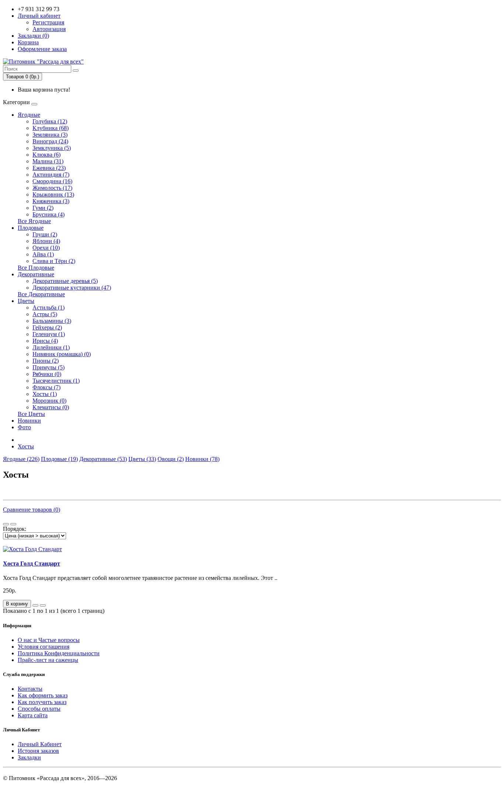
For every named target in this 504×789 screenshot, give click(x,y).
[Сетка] (13, 524)
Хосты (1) (44, 394)
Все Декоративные (41, 294)
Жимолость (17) (52, 188)
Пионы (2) (45, 361)
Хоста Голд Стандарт (31, 563)
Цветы (26, 301)
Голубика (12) (49, 121)
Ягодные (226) (21, 459)
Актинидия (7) (50, 174)
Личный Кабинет (40, 744)
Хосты (26, 446)
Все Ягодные (34, 221)
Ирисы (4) (45, 341)
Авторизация (49, 29)
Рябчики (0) (46, 374)
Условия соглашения (43, 646)
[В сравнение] (43, 605)
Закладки (29, 757)
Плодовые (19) (59, 459)
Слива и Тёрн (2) (53, 261)
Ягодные (29, 115)
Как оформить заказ (43, 695)
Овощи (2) (171, 459)
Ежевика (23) (49, 168)
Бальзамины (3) (51, 321)
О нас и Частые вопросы (49, 640)
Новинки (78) (202, 459)
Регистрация (48, 22)
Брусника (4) (48, 214)
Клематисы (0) (50, 407)
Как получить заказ (42, 702)
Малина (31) (47, 161)
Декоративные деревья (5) (65, 281)
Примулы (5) (48, 367)
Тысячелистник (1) (56, 381)
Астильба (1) (48, 307)
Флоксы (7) (46, 387)
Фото (24, 427)
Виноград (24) (50, 141)
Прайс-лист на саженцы (48, 660)
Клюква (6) (46, 154)
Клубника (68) (50, 128)
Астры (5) (44, 314)
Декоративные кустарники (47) (71, 287)
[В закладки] (35, 605)
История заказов (38, 751)
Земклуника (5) (51, 148)
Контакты (30, 689)
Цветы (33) (142, 459)
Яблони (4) (46, 241)
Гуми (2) (42, 208)
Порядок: (14, 529)
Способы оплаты (39, 709)
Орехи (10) (46, 248)
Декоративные (36, 274)
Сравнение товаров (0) (31, 509)
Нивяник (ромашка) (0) (61, 354)
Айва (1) (43, 254)
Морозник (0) (49, 400)
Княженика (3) (50, 201)
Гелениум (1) (48, 334)
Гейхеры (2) (47, 327)
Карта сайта (33, 715)
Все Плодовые (36, 267)
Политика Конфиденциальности (59, 653)
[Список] (6, 524)
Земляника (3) (50, 135)
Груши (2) (44, 234)
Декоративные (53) (103, 459)
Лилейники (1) (51, 347)
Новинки (29, 420)
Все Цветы (31, 414)
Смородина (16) (52, 181)
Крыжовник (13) (53, 194)
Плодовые (31, 228)
